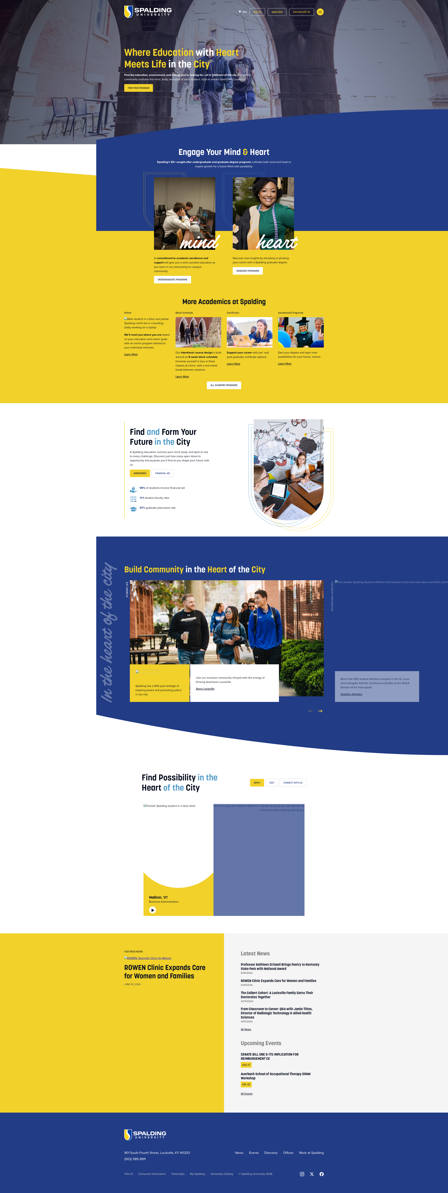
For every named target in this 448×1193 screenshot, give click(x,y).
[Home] (148, 11)
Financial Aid (162, 473)
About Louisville (205, 689)
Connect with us (293, 782)
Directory (271, 1152)
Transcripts (177, 1174)
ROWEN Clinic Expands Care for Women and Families (164, 971)
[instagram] (302, 1173)
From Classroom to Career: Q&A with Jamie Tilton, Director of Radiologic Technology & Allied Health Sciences (277, 1013)
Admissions (140, 473)
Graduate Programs (247, 270)
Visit (271, 782)
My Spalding (197, 1174)
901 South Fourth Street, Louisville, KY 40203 (157, 1152)
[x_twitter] (312, 1173)
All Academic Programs (224, 385)
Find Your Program (138, 88)
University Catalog (222, 1174)
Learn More (131, 354)
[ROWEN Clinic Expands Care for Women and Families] (147, 958)
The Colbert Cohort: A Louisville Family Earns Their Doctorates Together (277, 995)
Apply (257, 782)
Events (254, 1152)
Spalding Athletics (351, 694)
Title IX (128, 1174)
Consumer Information (152, 1174)
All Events (247, 1093)
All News (246, 1029)
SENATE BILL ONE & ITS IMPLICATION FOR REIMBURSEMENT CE (270, 1056)
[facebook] (322, 1173)
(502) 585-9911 (135, 1158)
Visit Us (257, 12)
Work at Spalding (311, 1152)
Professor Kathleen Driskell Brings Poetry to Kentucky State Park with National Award (280, 966)
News (239, 1152)
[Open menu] (320, 11)
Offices (288, 1152)
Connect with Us (301, 12)
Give (244, 11)
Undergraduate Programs (172, 279)
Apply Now (277, 12)
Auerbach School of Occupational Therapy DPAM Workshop (275, 1076)
